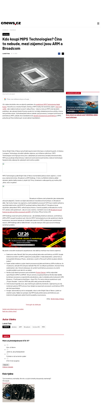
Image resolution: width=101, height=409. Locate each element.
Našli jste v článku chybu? (9, 311)
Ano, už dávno (11, 347)
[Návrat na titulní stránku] (11, 23)
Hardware (13, 30)
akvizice (14, 327)
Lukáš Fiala (6, 53)
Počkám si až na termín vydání (16, 356)
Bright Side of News (57, 299)
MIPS (43, 327)
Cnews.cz (5, 30)
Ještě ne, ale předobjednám (15, 352)
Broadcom (27, 327)
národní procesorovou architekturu (44, 116)
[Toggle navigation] (98, 23)
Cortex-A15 (36, 327)
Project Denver (41, 272)
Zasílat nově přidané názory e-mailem (13, 309)
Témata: (6, 327)
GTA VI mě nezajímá (12, 361)
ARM (20, 327)
